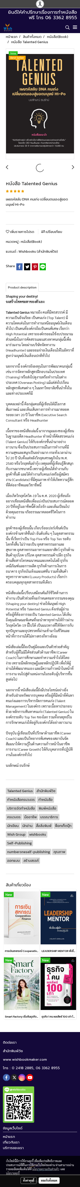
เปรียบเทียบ (53, 231)
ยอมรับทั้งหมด (49, 1180)
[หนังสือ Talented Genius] (40, 104)
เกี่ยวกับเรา (11, 1142)
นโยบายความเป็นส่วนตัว (45, 1169)
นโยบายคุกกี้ (13, 1173)
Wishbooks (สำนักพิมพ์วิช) (38, 251)
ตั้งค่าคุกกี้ (28, 1180)
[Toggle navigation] (75, 27)
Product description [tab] (22, 287)
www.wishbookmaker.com (25, 1059)
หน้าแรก (9, 1136)
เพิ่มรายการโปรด (21, 231)
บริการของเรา (13, 1148)
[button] (66, 27)
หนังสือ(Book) (31, 241)
